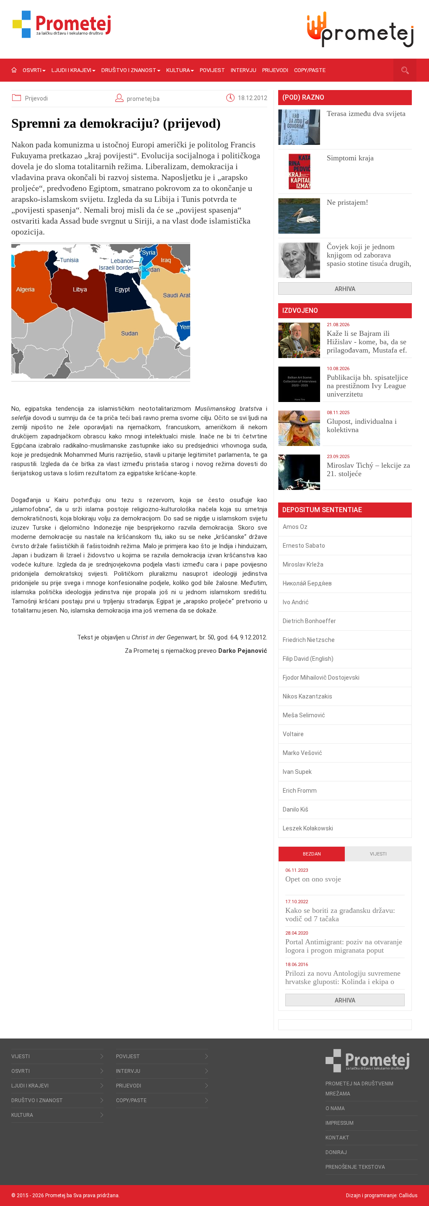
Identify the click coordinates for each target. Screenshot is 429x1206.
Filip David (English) (308, 658)
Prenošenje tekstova (355, 1167)
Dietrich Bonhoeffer (309, 621)
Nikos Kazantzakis (307, 696)
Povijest (212, 70)
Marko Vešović (302, 753)
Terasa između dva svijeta (366, 113)
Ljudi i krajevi (71, 70)
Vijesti (378, 854)
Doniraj (336, 1152)
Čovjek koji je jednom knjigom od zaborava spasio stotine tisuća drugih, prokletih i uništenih (369, 259)
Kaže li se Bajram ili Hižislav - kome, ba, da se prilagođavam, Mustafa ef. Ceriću (367, 346)
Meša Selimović (304, 715)
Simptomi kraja (350, 158)
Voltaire (293, 734)
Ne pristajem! (347, 202)
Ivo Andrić (296, 602)
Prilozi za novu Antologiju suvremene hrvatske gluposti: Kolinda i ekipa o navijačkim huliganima (343, 981)
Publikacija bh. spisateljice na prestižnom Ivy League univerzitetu (367, 385)
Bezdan (312, 854)
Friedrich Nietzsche (309, 639)
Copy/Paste (310, 70)
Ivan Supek (297, 771)
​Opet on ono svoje (313, 879)
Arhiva (345, 289)
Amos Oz (295, 526)
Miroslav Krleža (303, 564)
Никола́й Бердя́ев (307, 583)
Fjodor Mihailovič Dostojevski (321, 677)
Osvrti (32, 70)
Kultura (178, 70)
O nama (335, 1108)
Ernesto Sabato (304, 545)
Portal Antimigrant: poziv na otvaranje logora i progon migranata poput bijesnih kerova (343, 950)
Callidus (408, 1195)
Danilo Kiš (295, 809)
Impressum (340, 1123)
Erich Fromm (300, 790)
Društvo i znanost (128, 70)
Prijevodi (275, 70)
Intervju (243, 70)
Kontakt (337, 1138)
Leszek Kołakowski (308, 828)
